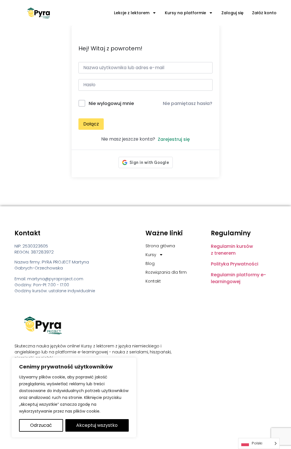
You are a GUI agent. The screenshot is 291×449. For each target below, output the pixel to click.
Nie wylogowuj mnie (111, 103)
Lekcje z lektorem (131, 13)
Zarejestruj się (174, 139)
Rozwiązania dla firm (166, 272)
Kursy (151, 255)
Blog (150, 263)
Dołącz (91, 124)
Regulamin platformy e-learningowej (238, 278)
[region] (73, 397)
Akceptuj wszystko (97, 425)
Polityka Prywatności (234, 264)
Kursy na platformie (185, 13)
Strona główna (160, 246)
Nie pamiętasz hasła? (187, 103)
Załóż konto (264, 13)
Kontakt (153, 281)
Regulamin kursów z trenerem (232, 249)
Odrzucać (41, 425)
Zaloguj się (232, 13)
